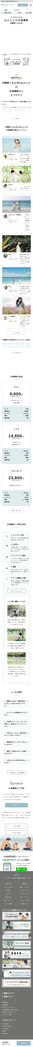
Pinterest (5, 1033)
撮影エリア (8, 996)
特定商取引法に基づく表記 (10, 1009)
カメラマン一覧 (8, 887)
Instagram (6, 1024)
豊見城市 (15, 346)
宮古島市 (22, 346)
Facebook (6, 1028)
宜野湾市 (11, 343)
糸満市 (5, 346)
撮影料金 (24, 883)
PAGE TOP (16, 875)
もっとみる (15, 352)
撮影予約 (23, 1043)
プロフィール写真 (25, 900)
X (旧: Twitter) (7, 1026)
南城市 (28, 346)
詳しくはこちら (16, 510)
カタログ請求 (16, 832)
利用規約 (5, 1005)
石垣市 (17, 343)
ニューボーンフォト (24, 890)
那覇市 (5, 343)
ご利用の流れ (8, 883)
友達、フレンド (8, 900)
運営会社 (5, 1002)
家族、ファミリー (25, 887)
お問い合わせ (24, 903)
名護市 (28, 343)
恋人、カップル (25, 897)
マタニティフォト (25, 893)
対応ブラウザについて (9, 1012)
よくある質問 (16, 826)
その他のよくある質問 (16, 772)
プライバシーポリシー (9, 1007)
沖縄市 (10, 346)
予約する (22, 5)
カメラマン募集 (7, 1014)
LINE (4, 1031)
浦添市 (22, 343)
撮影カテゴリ (9, 993)
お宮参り (8, 890)
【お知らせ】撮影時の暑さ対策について (9, 1)
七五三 (8, 893)
